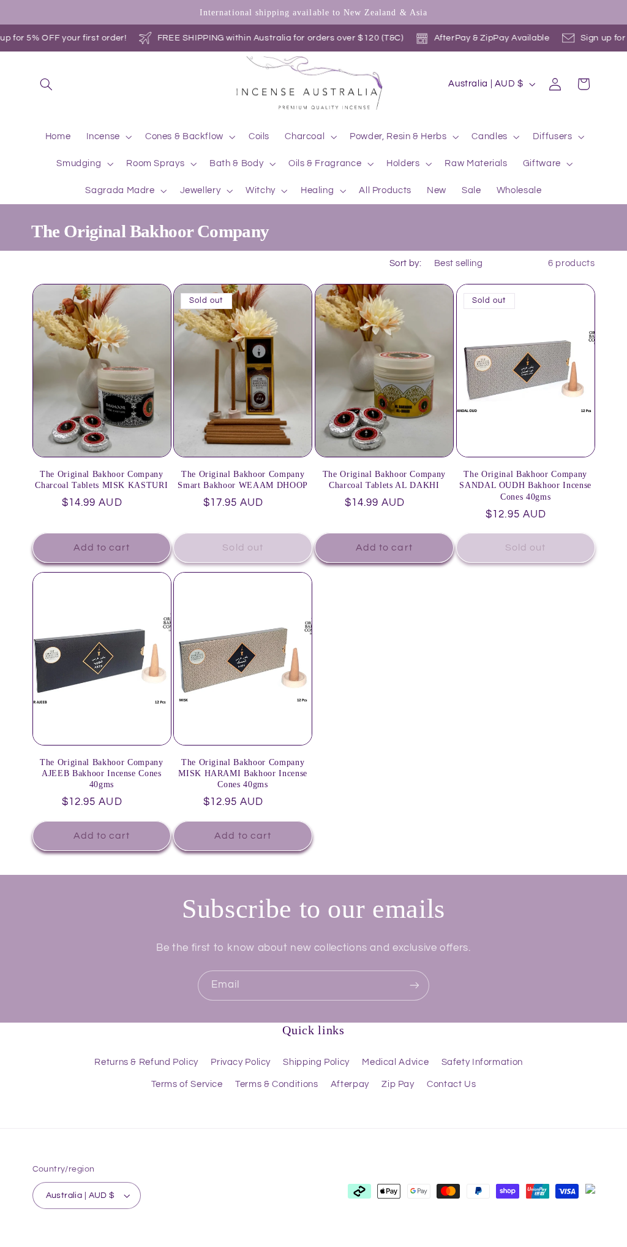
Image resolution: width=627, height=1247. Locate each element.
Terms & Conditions (276, 1084)
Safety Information (482, 1062)
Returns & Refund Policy (146, 1062)
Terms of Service (187, 1084)
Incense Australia (96, 1240)
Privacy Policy (241, 1062)
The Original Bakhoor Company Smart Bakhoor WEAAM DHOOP (243, 479)
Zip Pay (397, 1084)
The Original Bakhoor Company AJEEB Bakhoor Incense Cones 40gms (101, 773)
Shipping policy (374, 1240)
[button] (46, 84)
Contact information (452, 1240)
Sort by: (405, 263)
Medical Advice (395, 1062)
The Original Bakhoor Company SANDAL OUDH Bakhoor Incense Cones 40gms (525, 485)
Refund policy (169, 1240)
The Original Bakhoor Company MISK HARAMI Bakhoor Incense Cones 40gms (242, 773)
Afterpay (350, 1084)
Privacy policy (233, 1240)
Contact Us (451, 1084)
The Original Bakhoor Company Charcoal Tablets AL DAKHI (384, 479)
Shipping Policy (316, 1062)
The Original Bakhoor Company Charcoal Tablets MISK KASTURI (101, 479)
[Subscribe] (414, 986)
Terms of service (303, 1240)
